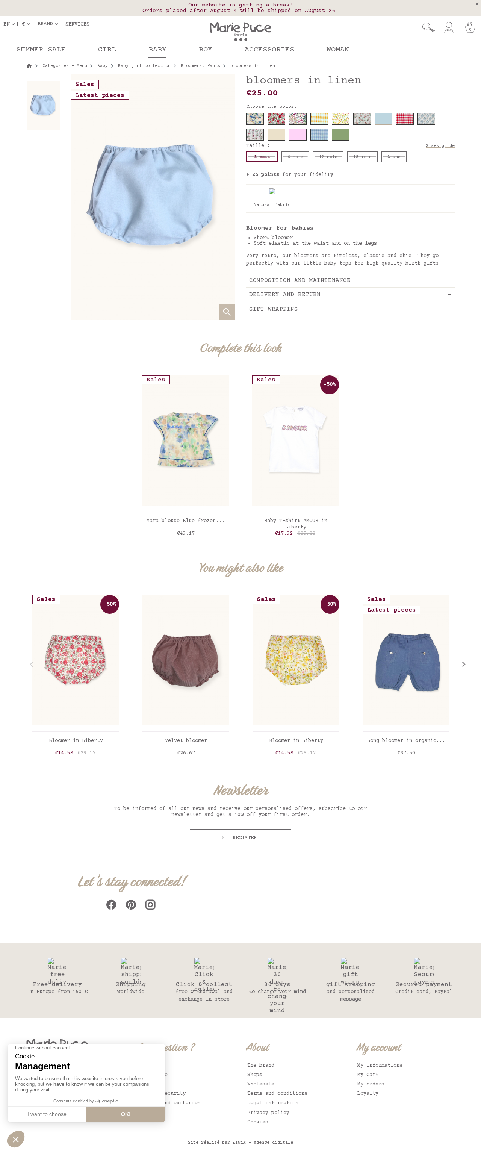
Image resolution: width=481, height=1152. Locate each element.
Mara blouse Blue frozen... (186, 521)
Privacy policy (268, 1113)
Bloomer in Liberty (76, 741)
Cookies (257, 1122)
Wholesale (260, 1084)
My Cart (367, 1075)
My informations (379, 1066)
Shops (254, 1075)
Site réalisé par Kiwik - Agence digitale (240, 1142)
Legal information (272, 1103)
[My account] (449, 27)
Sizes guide (440, 146)
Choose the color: (271, 106)
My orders (370, 1084)
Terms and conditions (277, 1094)
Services (77, 24)
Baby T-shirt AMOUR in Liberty (295, 524)
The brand (260, 1066)
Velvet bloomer (186, 741)
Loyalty (367, 1094)
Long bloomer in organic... (406, 741)
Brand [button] (45, 24)
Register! (245, 838)
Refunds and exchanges (169, 1103)
